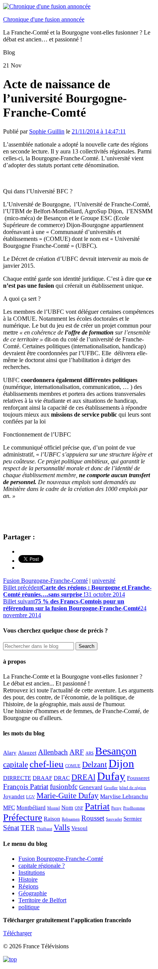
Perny (116, 808)
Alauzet (27, 752)
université (103, 580)
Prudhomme (134, 808)
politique (29, 907)
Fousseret (138, 778)
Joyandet (14, 796)
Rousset (92, 818)
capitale (15, 764)
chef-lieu (47, 763)
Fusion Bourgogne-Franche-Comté (45, 580)
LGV (30, 797)
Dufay (111, 776)
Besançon (116, 751)
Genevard (90, 787)
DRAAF (42, 778)
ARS (90, 753)
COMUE (73, 766)
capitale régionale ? (41, 865)
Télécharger (17, 933)
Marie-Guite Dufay (67, 795)
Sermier (132, 818)
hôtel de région (132, 788)
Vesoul (79, 828)
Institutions (31, 872)
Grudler (111, 788)
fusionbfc (63, 787)
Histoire (28, 879)
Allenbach (53, 752)
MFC (9, 807)
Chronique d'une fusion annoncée (43, 19)
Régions (28, 886)
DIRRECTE (17, 778)
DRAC (62, 778)
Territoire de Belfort (42, 900)
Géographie (32, 893)
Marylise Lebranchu (124, 796)
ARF (76, 752)
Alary (9, 752)
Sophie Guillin (46, 131)
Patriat (97, 806)
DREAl (83, 777)
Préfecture (22, 817)
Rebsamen (71, 819)
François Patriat (25, 787)
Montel (53, 808)
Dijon (121, 763)
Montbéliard (31, 807)
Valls (62, 827)
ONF (79, 808)
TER (28, 828)
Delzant (94, 764)
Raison (52, 818)
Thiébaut (44, 829)
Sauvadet (114, 819)
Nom (67, 807)
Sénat (11, 828)
